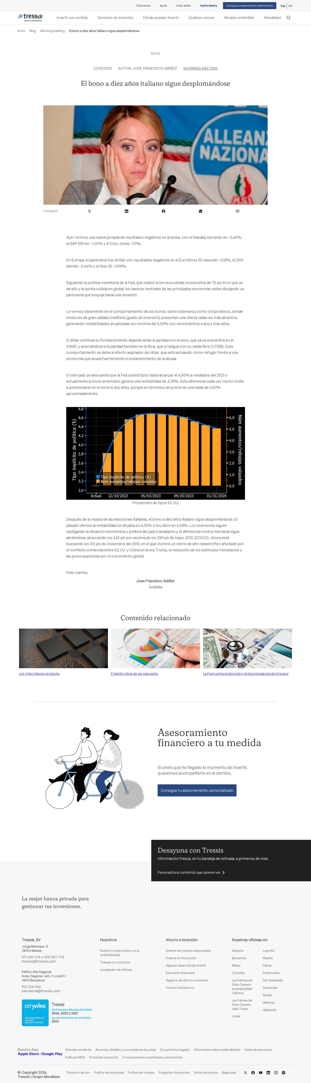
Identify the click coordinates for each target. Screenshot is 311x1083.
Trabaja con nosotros (115, 962)
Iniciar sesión (183, 5)
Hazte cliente (208, 5)
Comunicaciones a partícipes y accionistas (152, 1057)
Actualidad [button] (272, 17)
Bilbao (236, 965)
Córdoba (238, 973)
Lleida (236, 1016)
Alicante (238, 950)
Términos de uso (78, 1072)
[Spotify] (283, 1072)
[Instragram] (276, 1072)
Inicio (21, 31)
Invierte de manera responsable (188, 950)
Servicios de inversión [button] (115, 17)
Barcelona (239, 958)
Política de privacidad (109, 1072)
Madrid (267, 958)
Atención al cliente (78, 1049)
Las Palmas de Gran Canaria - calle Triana (242, 1005)
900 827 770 (54, 957)
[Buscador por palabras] (289, 17)
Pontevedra (271, 973)
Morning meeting (52, 31)
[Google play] (52, 1054)
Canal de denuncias (258, 1049)
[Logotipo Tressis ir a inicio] (30, 17)
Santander (270, 987)
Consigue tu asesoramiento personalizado (249, 5)
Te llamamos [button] (143, 5)
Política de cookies (141, 1072)
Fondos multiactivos (180, 987)
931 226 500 (31, 986)
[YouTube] (260, 1072)
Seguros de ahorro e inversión (187, 980)
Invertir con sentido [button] (72, 17)
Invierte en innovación (181, 958)
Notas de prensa (206, 1072)
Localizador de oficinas (116, 969)
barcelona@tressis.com (41, 991)
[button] (89, 211)
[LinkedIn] (268, 1072)
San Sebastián (273, 980)
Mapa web (229, 1072)
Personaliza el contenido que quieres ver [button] (189, 872)
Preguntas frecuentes (174, 1072)
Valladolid (269, 1010)
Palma (267, 965)
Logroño (269, 950)
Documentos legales (175, 1049)
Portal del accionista (103, 1057)
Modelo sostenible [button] (239, 17)
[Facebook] (253, 1072)
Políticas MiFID (75, 1057)
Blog (33, 31)
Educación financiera (180, 973)
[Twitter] (245, 1072)
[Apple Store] (28, 1054)
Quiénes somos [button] (201, 17)
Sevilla (267, 995)
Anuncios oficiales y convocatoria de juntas (125, 1049)
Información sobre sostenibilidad (217, 1049)
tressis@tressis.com (39, 961)
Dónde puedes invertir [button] (161, 17)
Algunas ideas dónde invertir (186, 965)
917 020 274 (31, 957)
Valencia (268, 1002)
